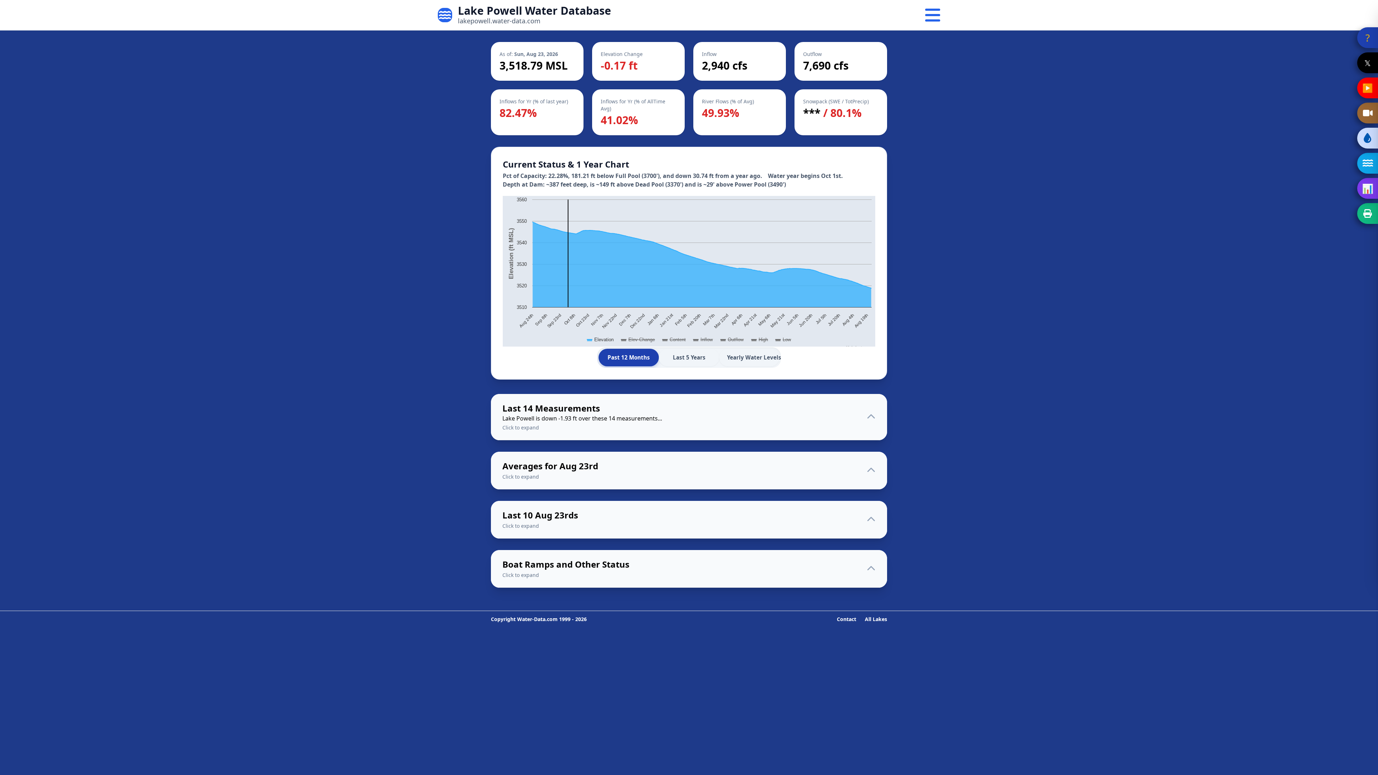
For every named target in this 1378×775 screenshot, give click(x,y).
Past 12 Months (629, 357)
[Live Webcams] (1367, 113)
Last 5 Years (689, 357)
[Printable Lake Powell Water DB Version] (1367, 213)
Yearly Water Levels (753, 357)
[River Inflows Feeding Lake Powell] (1367, 163)
